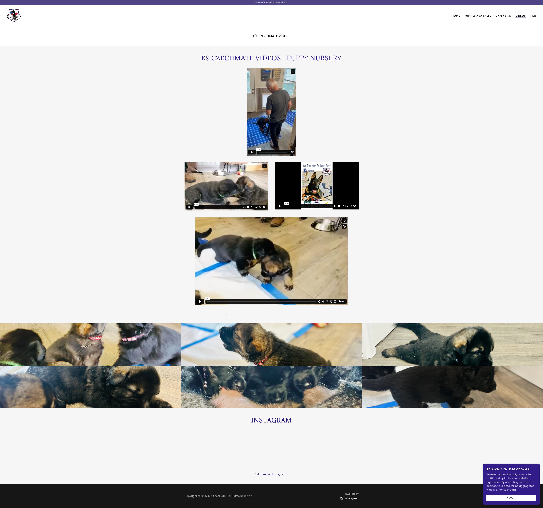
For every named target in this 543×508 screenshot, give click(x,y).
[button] (271, 474)
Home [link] (456, 16)
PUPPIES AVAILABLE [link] (478, 16)
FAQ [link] (533, 16)
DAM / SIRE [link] (503, 16)
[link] (14, 15)
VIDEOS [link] (520, 16)
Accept (511, 497)
